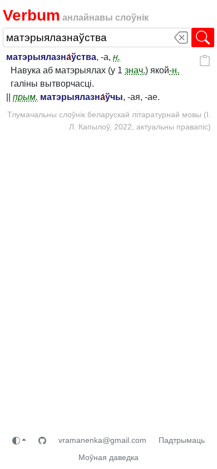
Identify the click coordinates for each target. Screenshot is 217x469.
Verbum (31, 15)
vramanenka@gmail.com (102, 440)
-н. (174, 70)
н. (116, 57)
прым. (25, 97)
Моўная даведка (108, 457)
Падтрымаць (182, 440)
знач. (135, 70)
